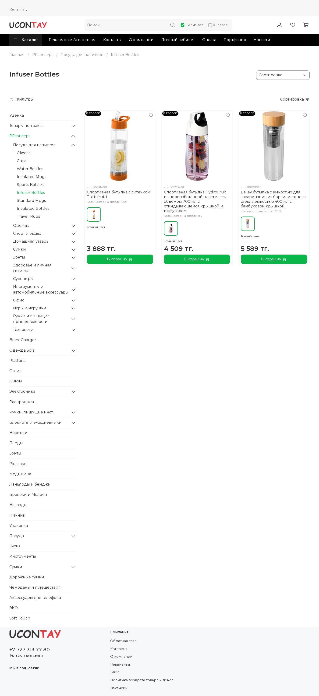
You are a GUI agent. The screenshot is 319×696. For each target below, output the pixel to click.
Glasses (23, 153)
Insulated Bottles (33, 208)
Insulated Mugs (31, 177)
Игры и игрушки (29, 308)
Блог (114, 672)
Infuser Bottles (31, 192)
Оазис (15, 371)
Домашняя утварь (31, 241)
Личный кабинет (178, 40)
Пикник (17, 515)
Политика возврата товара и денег (141, 680)
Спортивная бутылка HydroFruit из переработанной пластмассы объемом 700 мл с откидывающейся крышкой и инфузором (195, 201)
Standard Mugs (31, 200)
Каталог (29, 40)
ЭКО (13, 608)
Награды (18, 505)
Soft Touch (19, 618)
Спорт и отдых (27, 233)
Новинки (18, 432)
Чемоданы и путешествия (35, 587)
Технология (24, 329)
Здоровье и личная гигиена (32, 268)
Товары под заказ (26, 125)
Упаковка (18, 525)
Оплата (209, 40)
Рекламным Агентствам (72, 40)
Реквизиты (120, 664)
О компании (141, 40)
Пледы (16, 443)
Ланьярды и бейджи (30, 484)
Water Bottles (30, 169)
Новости (262, 40)
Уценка (16, 115)
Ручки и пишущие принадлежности (31, 319)
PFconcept (42, 54)
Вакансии (119, 688)
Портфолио (235, 40)
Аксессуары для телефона (35, 597)
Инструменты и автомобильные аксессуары (40, 289)
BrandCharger (22, 340)
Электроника (22, 391)
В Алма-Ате (194, 25)
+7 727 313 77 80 (29, 649)
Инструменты (22, 556)
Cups (21, 161)
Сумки (19, 249)
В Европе (220, 25)
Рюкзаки (18, 464)
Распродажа (21, 402)
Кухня (15, 546)
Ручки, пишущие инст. (31, 412)
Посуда (16, 536)
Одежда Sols (21, 350)
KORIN (15, 381)
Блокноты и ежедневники (35, 422)
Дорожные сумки (26, 577)
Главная (17, 54)
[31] (94, 214)
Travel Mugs (28, 216)
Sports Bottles (30, 184)
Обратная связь (124, 641)
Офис (18, 300)
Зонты (19, 257)
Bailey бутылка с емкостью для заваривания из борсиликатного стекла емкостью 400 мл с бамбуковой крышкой (273, 199)
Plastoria (17, 360)
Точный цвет (96, 227)
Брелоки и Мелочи (28, 494)
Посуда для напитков (82, 54)
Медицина (20, 474)
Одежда (21, 225)
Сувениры (23, 278)
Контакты (18, 10)
